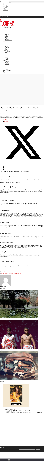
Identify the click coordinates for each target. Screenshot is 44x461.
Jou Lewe (5, 9)
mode (15, 273)
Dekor (6, 56)
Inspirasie (7, 63)
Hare (6, 45)
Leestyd (4, 13)
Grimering (7, 47)
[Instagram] (3, 447)
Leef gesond (7, 51)
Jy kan (6, 38)
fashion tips (12, 273)
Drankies (6, 37)
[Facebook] (2, 447)
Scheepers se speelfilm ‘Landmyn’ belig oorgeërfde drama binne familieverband (23, 412)
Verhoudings (7, 61)
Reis (5, 67)
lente (17, 273)
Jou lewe (5, 60)
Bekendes (5, 7)
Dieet (6, 52)
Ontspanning (5, 10)
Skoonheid (5, 5)
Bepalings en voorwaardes (30, 449)
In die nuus (7, 64)
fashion (19, 273)
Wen (3, 71)
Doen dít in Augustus (5, 318)
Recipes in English (8, 40)
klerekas (4, 273)
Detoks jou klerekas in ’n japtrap (10, 271)
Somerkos (7, 32)
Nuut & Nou (7, 39)
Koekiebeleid (2, 450)
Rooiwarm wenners (7, 70)
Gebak (6, 35)
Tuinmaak (7, 58)
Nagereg (6, 36)
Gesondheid (5, 6)
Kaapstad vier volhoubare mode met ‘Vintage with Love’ (14, 349)
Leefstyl (4, 8)
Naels (6, 48)
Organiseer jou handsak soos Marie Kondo (10, 380)
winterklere (8, 273)
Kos (3, 3)
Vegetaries (7, 34)
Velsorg (6, 46)
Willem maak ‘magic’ (9, 411)
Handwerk (7, 57)
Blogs (6, 68)
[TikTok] (0, 447)
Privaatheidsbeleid (22, 449)
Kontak (4, 72)
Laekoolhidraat (8, 33)
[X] (1, 447)
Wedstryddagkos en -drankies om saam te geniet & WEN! (17, 410)
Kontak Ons (5, 14)
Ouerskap (7, 62)
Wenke (6, 49)
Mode (4, 4)
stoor (2, 273)
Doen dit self (7, 59)
